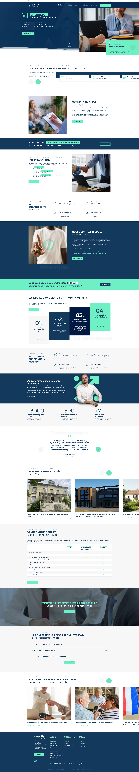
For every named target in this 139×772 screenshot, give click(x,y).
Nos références (82, 743)
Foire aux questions (68, 747)
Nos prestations (53, 743)
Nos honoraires (53, 757)
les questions (69, 662)
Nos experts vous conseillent (56, 755)
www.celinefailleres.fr (70, 769)
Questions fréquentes (55, 753)
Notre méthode (53, 745)
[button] (137, 28)
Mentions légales (88, 769)
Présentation (53, 741)
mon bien (105, 5)
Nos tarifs (66, 749)
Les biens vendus (54, 751)
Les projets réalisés (68, 745)
